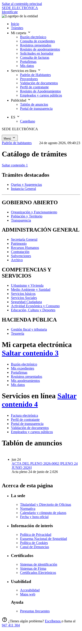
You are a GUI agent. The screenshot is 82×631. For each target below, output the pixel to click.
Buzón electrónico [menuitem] (33, 37)
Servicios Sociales (24, 298)
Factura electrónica (24, 415)
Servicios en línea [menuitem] (24, 71)
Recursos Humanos (25, 248)
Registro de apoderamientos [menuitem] (40, 49)
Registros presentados (26, 376)
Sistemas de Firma (33, 568)
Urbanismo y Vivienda (27, 285)
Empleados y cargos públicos (32, 432)
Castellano (27, 121)
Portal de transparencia (27, 424)
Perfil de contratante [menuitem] (34, 87)
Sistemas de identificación (38, 564)
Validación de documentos (30, 428)
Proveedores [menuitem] (29, 79)
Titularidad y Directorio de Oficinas (45, 504)
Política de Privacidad (35, 534)
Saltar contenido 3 (30, 353)
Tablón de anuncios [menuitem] (34, 104)
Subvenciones (21, 256)
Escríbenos (53, 621)
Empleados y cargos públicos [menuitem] (41, 95)
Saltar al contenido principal (22, 4)
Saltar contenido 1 (15, 165)
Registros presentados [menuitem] (35, 45)
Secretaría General (24, 239)
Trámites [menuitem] (17, 28)
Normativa (27, 509)
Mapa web (27, 594)
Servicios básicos (23, 294)
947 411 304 (11, 625)
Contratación (20, 252)
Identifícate (10, 12)
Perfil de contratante (25, 420)
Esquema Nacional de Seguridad (43, 539)
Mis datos (18, 385)
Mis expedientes (22, 368)
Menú (8, 138)
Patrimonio (19, 243)
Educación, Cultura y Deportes (33, 310)
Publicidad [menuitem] (19, 100)
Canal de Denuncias (34, 547)
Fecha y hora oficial (34, 517)
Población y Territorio (26, 216)
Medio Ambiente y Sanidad (30, 289)
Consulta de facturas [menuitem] (34, 57)
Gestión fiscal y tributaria (29, 329)
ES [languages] (13, 117)
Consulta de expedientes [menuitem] (37, 41)
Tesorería (17, 333)
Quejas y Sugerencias (26, 184)
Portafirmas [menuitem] (28, 62)
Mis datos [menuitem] (27, 66)
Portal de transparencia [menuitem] (36, 108)
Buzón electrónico (24, 364)
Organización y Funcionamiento (34, 212)
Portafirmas (19, 372)
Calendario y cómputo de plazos (43, 513)
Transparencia (21, 220)
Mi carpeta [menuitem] (19, 33)
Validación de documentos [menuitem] (39, 83)
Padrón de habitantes (17, 143)
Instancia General (23, 189)
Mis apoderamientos (25, 381)
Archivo (17, 260)
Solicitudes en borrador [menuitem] (36, 53)
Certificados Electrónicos (38, 573)
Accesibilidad (30, 590)
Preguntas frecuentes (35, 611)
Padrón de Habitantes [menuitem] (35, 75)
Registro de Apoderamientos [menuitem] (40, 91)
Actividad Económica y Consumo (35, 306)
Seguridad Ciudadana (26, 302)
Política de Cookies (34, 543)
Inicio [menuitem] (15, 24)
